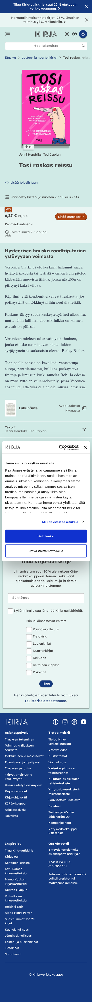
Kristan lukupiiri (16, 890)
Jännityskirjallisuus (18, 935)
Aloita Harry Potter (18, 912)
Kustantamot (57, 756)
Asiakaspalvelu (15, 809)
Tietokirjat (40, 636)
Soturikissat (13, 954)
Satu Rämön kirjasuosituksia (16, 871)
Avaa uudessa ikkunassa (69, 408)
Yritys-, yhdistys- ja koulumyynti (18, 777)
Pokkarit (39, 672)
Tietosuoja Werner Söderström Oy (61, 814)
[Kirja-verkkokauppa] (17, 721)
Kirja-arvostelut (16, 791)
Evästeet (54, 806)
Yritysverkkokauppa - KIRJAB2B (63, 831)
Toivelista (11, 815)
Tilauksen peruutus (18, 768)
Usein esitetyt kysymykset (23, 785)
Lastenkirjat (42, 644)
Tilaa (46, 684)
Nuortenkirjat (43, 651)
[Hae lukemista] (83, 45)
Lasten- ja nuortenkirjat (21, 942)
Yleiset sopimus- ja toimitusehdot (61, 770)
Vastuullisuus (57, 762)
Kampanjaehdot (59, 822)
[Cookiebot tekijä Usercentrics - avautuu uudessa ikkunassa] (60, 447)
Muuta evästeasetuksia (60, 522)
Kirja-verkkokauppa (47, 974)
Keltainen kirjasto (46, 665)
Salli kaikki (46, 536)
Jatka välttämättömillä (46, 551)
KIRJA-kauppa (15, 803)
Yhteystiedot (57, 750)
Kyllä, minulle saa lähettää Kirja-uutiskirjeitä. (48, 611)
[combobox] (46, 46)
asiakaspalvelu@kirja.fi (64, 854)
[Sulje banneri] (85, 447)
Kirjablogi (12, 856)
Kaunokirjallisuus (46, 629)
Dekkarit (39, 658)
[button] (7, 34)
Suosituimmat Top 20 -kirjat (21, 921)
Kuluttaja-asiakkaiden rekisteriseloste (63, 781)
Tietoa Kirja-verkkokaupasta (59, 742)
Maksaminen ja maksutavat (24, 756)
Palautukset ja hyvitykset (22, 762)
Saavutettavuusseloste (64, 800)
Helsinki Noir (14, 906)
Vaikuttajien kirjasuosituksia (16, 898)
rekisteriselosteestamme (45, 701)
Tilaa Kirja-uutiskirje (19, 850)
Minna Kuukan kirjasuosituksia (16, 882)
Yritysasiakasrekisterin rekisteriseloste (64, 791)
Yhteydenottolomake (63, 849)
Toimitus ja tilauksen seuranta (19, 748)
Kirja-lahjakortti (16, 797)
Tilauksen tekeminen (19, 739)
